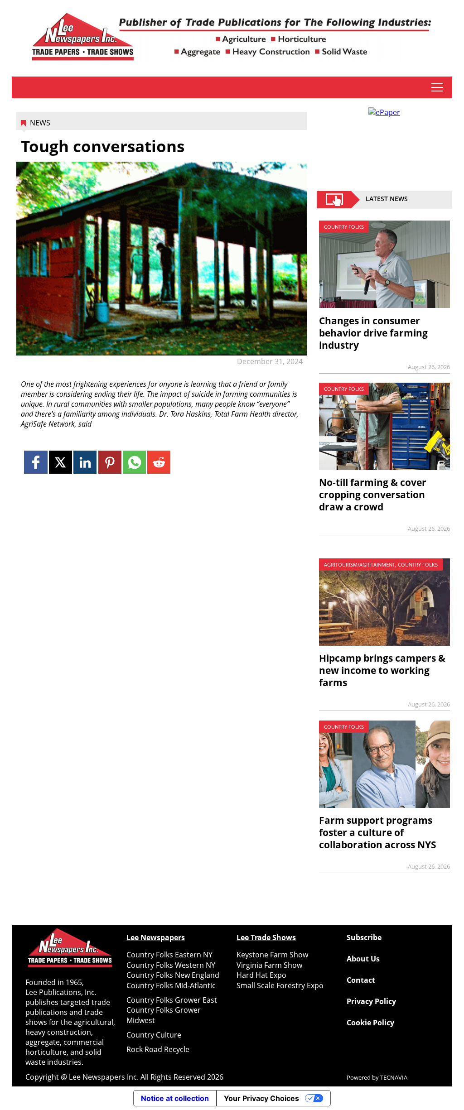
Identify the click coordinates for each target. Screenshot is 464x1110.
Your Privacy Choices (261, 1098)
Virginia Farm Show (269, 965)
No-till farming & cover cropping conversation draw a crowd (372, 494)
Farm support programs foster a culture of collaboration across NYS (377, 832)
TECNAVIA (393, 1077)
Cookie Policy (370, 1023)
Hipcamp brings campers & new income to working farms (382, 670)
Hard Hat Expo (261, 975)
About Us (363, 959)
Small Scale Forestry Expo (280, 985)
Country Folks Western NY (170, 965)
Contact (361, 980)
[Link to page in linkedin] (85, 462)
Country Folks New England (172, 975)
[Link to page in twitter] (60, 462)
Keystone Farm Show (272, 955)
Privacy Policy (371, 1001)
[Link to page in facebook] (35, 462)
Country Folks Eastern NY (169, 955)
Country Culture (153, 1035)
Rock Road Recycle (157, 1049)
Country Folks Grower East (171, 1000)
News (40, 123)
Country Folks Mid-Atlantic (171, 985)
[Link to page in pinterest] (109, 462)
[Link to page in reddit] (158, 462)
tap (437, 87)
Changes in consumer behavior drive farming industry (373, 332)
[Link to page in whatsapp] (134, 462)
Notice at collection (175, 1098)
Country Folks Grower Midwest (163, 1015)
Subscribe (364, 937)
